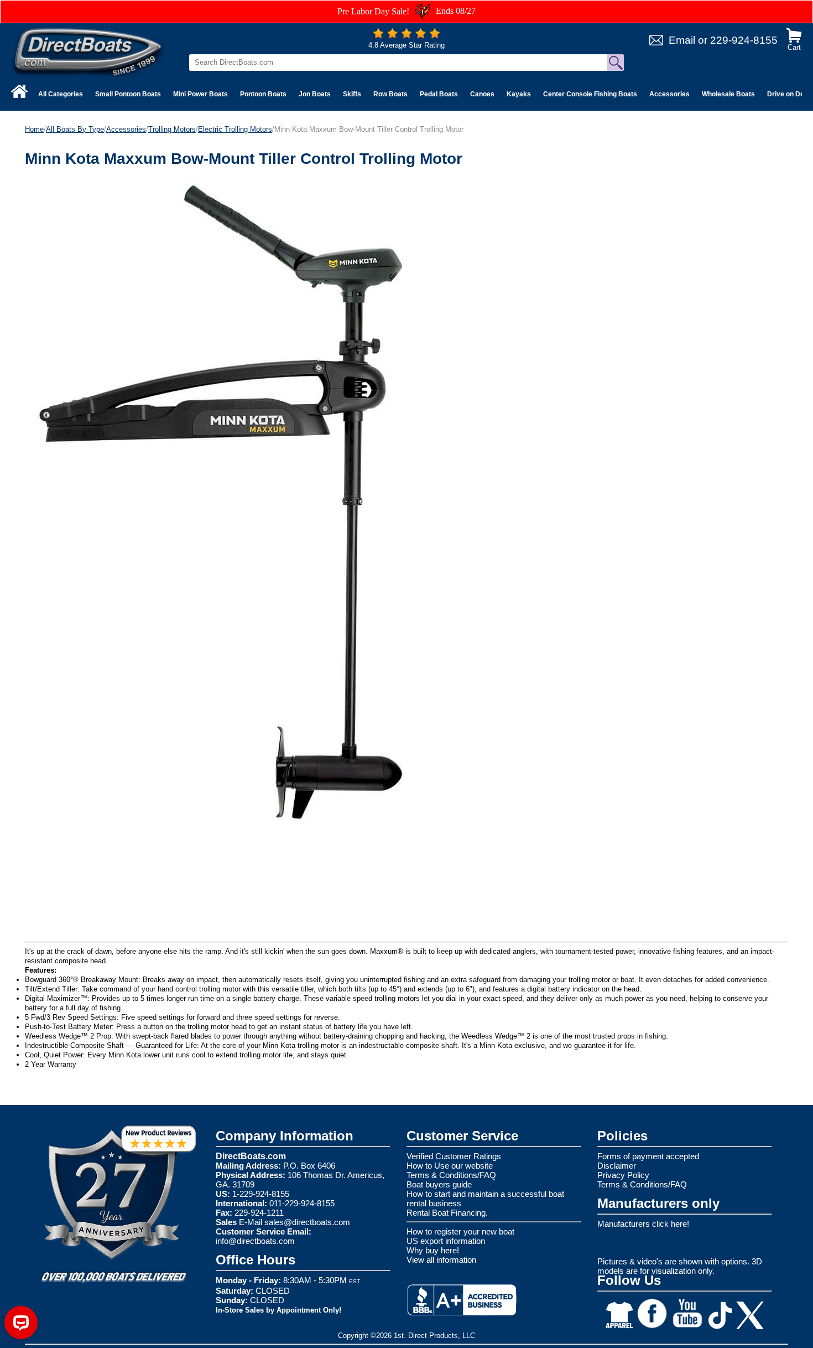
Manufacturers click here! (643, 1223)
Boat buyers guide (439, 1184)
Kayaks (519, 94)
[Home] (19, 91)
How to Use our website (449, 1165)
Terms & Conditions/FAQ (451, 1175)
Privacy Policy (623, 1175)
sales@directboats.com (307, 1222)
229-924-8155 (744, 40)
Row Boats (390, 94)
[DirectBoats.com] (88, 52)
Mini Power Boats (200, 94)
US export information (445, 1241)
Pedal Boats (439, 94)
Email (682, 40)
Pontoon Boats (263, 94)
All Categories (60, 94)
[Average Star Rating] (406, 36)
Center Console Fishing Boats (590, 94)
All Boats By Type (75, 129)
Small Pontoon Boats (128, 94)
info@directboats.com (255, 1241)
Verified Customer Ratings (453, 1156)
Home (34, 129)
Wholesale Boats (728, 94)
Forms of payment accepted (648, 1156)
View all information (441, 1259)
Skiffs (352, 94)
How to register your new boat (460, 1231)
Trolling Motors (172, 129)
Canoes (482, 94)
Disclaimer (616, 1165)
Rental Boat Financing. (447, 1212)
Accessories (669, 94)
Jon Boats (315, 94)
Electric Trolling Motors (235, 129)
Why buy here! (432, 1250)
